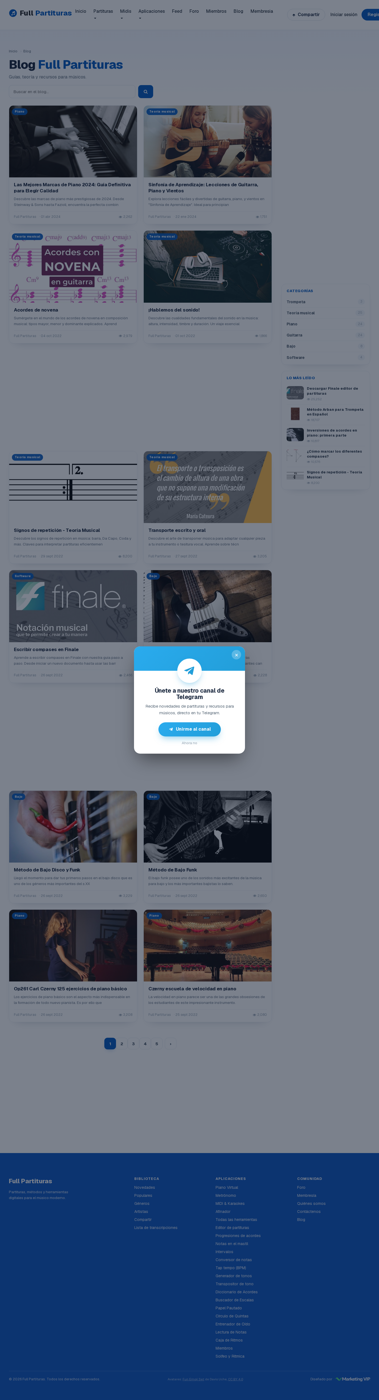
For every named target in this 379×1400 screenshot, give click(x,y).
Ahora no (189, 742)
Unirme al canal (193, 729)
